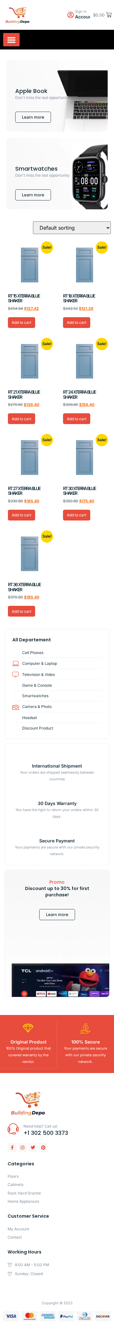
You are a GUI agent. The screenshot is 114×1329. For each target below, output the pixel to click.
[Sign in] (70, 15)
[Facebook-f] (12, 1147)
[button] (11, 39)
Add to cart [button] (21, 322)
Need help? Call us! (40, 1126)
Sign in (81, 11)
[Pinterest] (43, 1147)
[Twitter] (32, 1147)
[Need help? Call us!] (13, 1128)
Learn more (57, 914)
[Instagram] (22, 1147)
